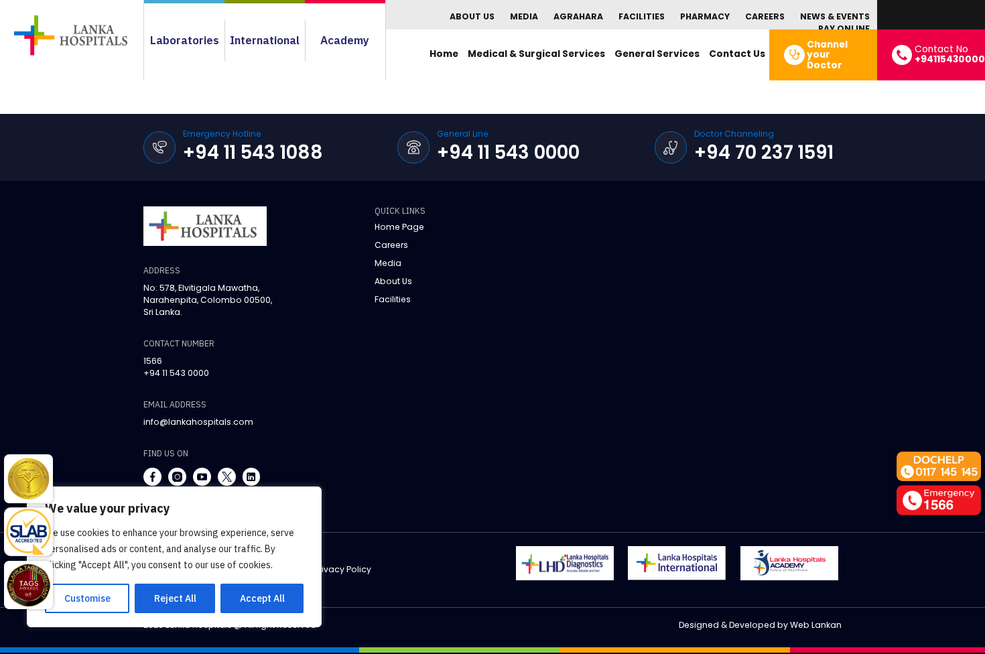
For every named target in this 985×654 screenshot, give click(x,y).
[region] (174, 556)
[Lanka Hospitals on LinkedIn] (252, 477)
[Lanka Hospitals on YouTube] (202, 477)
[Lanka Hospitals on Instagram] (177, 477)
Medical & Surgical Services (536, 54)
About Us (472, 16)
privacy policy (342, 570)
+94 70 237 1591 (764, 152)
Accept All (262, 598)
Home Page (399, 227)
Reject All (175, 598)
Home (444, 54)
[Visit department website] (565, 563)
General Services (657, 54)
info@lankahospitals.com (198, 422)
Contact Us (737, 54)
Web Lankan (816, 625)
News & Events (835, 16)
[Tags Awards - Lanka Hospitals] (28, 585)
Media (524, 16)
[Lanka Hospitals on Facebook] (152, 477)
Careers (765, 16)
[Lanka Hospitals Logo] (677, 563)
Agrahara (578, 16)
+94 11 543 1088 (253, 152)
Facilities (641, 16)
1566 (152, 361)
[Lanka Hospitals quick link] (28, 478)
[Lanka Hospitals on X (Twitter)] (227, 477)
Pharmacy (705, 16)
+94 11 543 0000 (508, 152)
